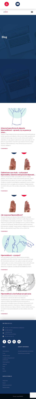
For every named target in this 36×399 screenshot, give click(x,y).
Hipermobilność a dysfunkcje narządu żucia (16, 294)
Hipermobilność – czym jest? (11, 255)
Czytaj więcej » (4, 148)
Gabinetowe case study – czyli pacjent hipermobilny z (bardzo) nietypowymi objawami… (18, 174)
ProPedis (21, 396)
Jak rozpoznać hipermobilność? (12, 215)
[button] (32, 12)
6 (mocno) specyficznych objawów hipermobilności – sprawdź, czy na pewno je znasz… (16, 130)
